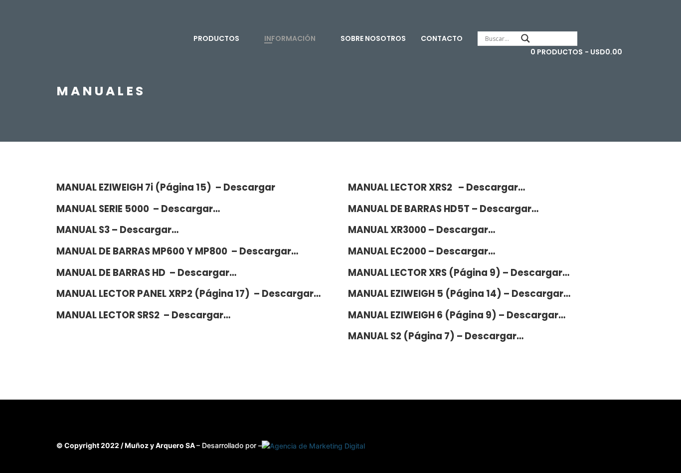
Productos (216, 38)
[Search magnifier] (525, 38)
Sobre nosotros (373, 38)
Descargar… (190, 209)
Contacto (442, 38)
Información (290, 38)
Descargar (249, 187)
